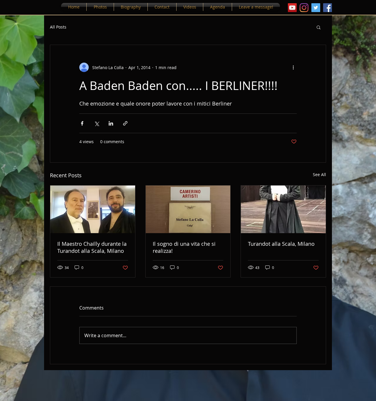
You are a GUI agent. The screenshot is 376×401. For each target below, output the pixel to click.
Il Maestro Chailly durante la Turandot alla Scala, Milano (92, 247)
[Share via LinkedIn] (111, 123)
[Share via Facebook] (82, 123)
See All (319, 174)
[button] (318, 27)
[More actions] (293, 67)
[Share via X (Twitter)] (96, 123)
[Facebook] (327, 7)
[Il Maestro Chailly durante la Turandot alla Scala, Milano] (92, 209)
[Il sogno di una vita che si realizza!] (188, 209)
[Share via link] (125, 123)
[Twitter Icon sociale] (315, 7)
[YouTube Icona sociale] (292, 7)
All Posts (58, 27)
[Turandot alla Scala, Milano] (283, 209)
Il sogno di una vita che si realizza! (184, 247)
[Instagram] (304, 7)
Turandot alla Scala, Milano (281, 243)
